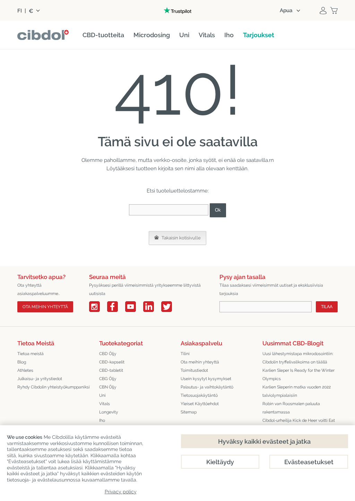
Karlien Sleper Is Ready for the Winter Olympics (298, 374)
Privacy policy (121, 491)
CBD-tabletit (111, 370)
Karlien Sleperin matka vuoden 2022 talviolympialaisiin (296, 391)
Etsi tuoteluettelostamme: (178, 191)
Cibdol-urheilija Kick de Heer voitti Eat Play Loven (298, 424)
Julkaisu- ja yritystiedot (39, 378)
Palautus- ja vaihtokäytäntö (207, 387)
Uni (102, 395)
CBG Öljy (107, 378)
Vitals (104, 403)
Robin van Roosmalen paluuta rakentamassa (291, 407)
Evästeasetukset (309, 462)
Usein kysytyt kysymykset (206, 378)
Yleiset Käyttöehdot (200, 403)
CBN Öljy (107, 387)
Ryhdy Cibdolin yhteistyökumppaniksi (53, 387)
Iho (102, 420)
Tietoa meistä (30, 353)
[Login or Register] (323, 10)
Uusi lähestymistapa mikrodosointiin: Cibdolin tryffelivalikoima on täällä (297, 357)
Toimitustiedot (194, 370)
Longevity (108, 412)
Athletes (25, 370)
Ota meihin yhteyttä (45, 306)
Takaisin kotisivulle (181, 237)
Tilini (185, 353)
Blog (21, 362)
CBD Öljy (107, 353)
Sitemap (189, 412)
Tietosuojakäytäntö (199, 395)
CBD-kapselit (111, 362)
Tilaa (326, 306)
